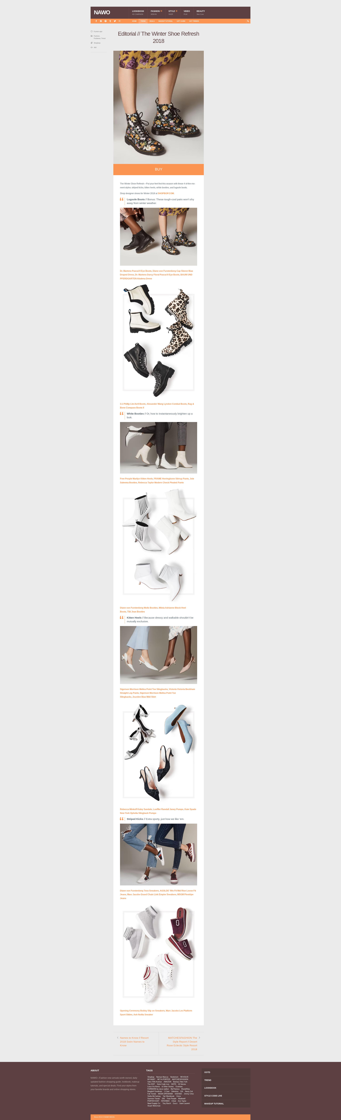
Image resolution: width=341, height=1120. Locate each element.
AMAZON (167, 1082)
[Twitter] (115, 21)
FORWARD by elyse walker (158, 1089)
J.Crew (166, 1091)
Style (172, 12)
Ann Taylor (182, 1101)
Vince (178, 1096)
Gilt (181, 1091)
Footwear (97, 38)
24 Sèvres (182, 1084)
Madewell (181, 1098)
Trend (143, 21)
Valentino (174, 1091)
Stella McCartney (154, 1096)
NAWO (102, 12)
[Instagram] (101, 21)
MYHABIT (151, 1079)
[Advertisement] (230, 78)
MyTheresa (175, 1089)
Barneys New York (180, 1082)
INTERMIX (165, 1101)
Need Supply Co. (154, 1103)
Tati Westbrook (168, 1096)
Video (187, 12)
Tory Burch (167, 1103)
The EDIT (151, 1084)
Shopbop (97, 43)
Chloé (174, 1101)
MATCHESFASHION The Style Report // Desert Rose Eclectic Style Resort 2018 (182, 1043)
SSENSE (178, 1094)
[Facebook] (96, 21)
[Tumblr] (110, 21)
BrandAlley (185, 1089)
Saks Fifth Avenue (154, 1082)
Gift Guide (181, 21)
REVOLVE (184, 1077)
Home (134, 21)
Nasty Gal (189, 1091)
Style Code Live (163, 1084)
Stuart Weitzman (153, 1106)
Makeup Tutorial (166, 21)
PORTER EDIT (153, 1101)
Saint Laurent (184, 1103)
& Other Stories (168, 1086)
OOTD (173, 1084)
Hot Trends (194, 21)
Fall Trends (151, 1094)
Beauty (201, 12)
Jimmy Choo (189, 1094)
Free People (171, 1098)
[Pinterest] (105, 21)
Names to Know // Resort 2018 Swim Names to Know (134, 1041)
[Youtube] (119, 21)
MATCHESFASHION (180, 1079)
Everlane (179, 1086)
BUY (158, 169)
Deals (152, 21)
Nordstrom (174, 1077)
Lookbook (138, 12)
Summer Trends (153, 1098)
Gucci (175, 1103)
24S (163, 1098)
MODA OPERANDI (165, 1094)
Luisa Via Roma (153, 1086)
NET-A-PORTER (163, 1079)
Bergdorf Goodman (154, 1091)
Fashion (155, 12)
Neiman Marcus (162, 1077)
